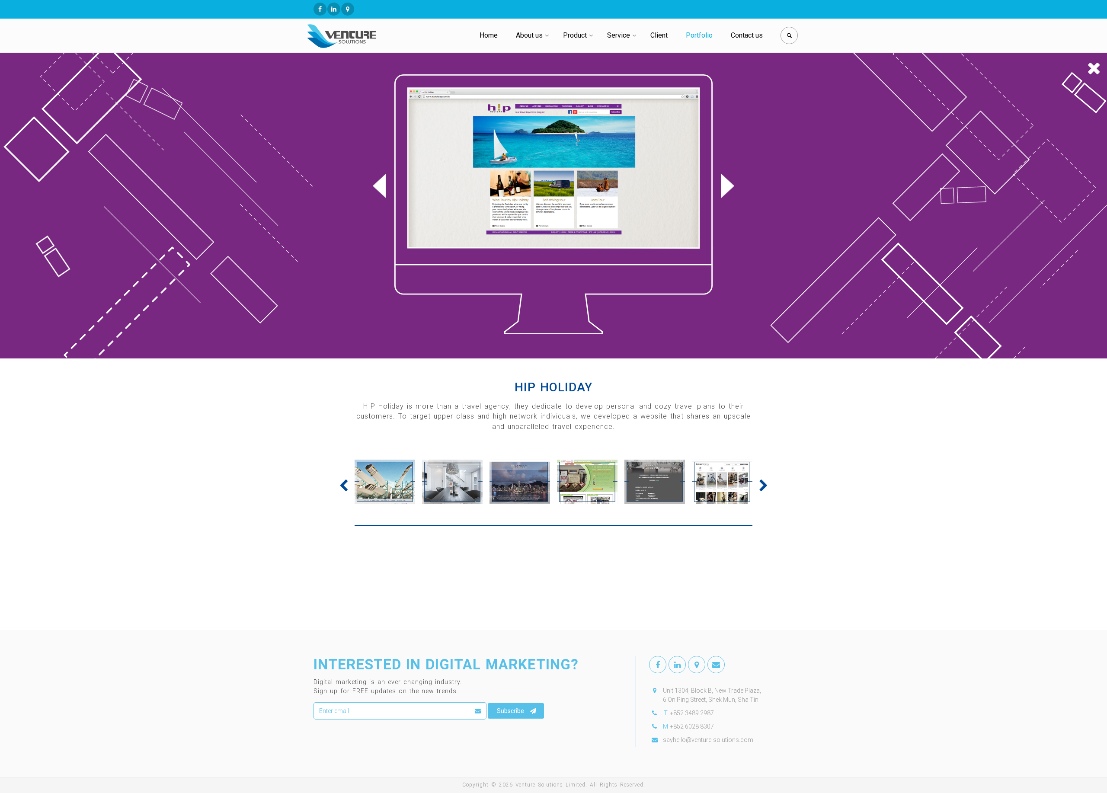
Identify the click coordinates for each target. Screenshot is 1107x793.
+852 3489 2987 (692, 713)
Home (489, 35)
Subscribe (510, 710)
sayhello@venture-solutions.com (708, 739)
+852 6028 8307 (692, 726)
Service (618, 35)
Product (575, 35)
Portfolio (699, 35)
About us (529, 35)
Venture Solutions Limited (550, 785)
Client (659, 35)
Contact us (747, 35)
